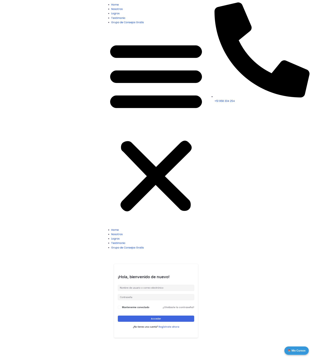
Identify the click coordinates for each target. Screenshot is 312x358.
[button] (156, 126)
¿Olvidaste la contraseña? (178, 307)
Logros (115, 13)
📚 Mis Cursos (297, 350)
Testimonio (118, 18)
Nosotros (117, 9)
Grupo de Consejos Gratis (127, 22)
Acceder (156, 318)
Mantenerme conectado (135, 307)
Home (115, 5)
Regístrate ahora (169, 326)
